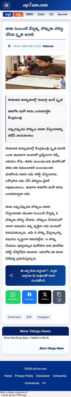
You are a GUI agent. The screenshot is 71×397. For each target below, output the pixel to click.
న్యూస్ (8, 14)
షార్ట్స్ (18, 14)
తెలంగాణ (62, 14)
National (48, 46)
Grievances (32, 383)
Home (8, 376)
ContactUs (60, 376)
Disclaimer (43, 376)
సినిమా (41, 14)
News (29, 14)
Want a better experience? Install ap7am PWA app (14, 393)
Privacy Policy (24, 376)
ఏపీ (51, 14)
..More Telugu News (51, 348)
